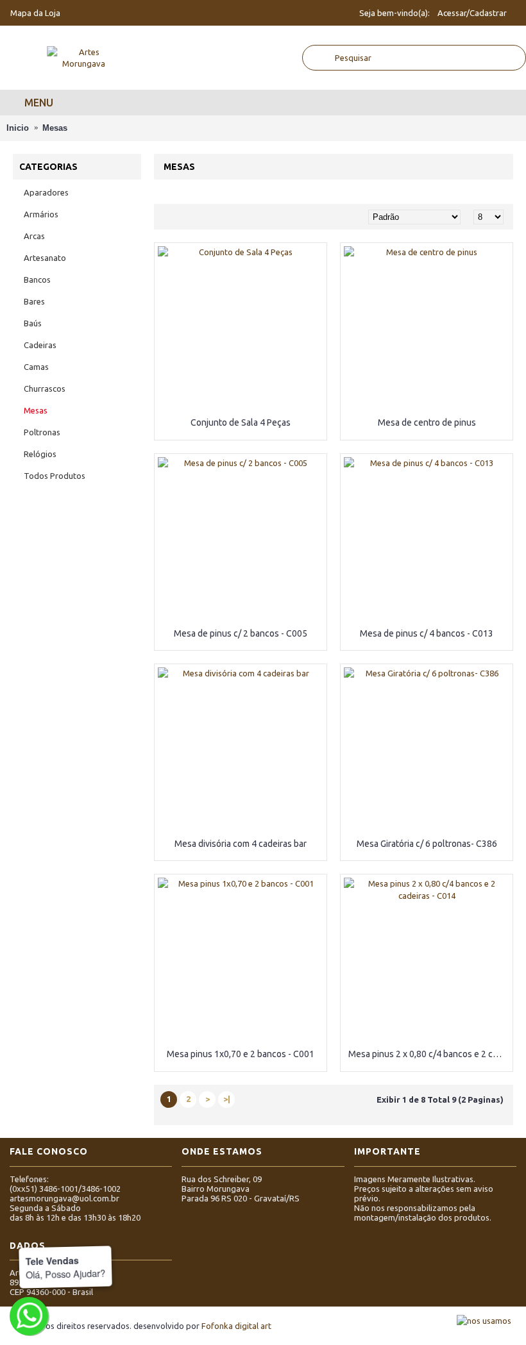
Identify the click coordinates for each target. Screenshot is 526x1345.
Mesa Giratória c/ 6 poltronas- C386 (427, 844)
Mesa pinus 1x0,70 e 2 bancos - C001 (240, 1054)
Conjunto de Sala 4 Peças (241, 422)
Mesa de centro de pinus (427, 422)
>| (226, 1098)
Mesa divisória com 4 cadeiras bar (240, 844)
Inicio (17, 128)
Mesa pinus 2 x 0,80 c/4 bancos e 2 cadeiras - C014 (428, 1054)
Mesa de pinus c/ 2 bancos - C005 (240, 633)
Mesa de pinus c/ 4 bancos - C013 (426, 633)
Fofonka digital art (236, 1325)
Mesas (54, 128)
